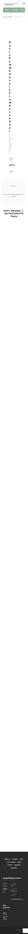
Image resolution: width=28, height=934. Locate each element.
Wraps (20, 14)
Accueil (4, 16)
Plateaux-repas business (5, 918)
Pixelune (19, 930)
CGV (4, 892)
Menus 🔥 (7, 10)
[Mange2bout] (14, 2)
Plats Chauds (11, 14)
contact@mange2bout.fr (17, 899)
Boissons (14, 24)
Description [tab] (13, 186)
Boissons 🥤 (17, 210)
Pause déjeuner (5, 913)
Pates (22, 10)
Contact (5, 885)
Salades (15, 10)
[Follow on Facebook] (4, 930)
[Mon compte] (19, 4)
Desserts (18, 19)
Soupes (10, 19)
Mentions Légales (5, 889)
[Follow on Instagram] (7, 930)
